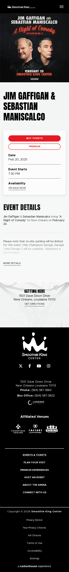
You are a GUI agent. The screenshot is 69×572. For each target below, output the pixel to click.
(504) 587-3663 (41, 390)
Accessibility (34, 551)
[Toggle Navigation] (61, 6)
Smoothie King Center (21, 6)
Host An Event (34, 477)
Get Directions (35, 304)
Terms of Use (34, 543)
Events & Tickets (34, 455)
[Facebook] (29, 366)
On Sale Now (17, 188)
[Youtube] (39, 366)
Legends (36, 402)
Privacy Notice (34, 520)
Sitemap (34, 558)
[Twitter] (21, 366)
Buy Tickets (34, 138)
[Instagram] (48, 366)
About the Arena (35, 485)
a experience (34, 566)
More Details (12, 263)
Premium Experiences (34, 470)
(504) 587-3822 (44, 395)
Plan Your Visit (34, 462)
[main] (34, 147)
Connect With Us (34, 492)
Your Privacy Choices (34, 528)
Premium (34, 146)
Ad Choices (34, 535)
